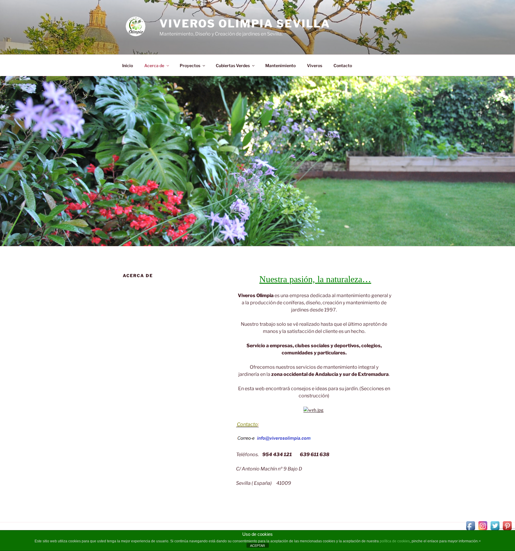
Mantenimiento (280, 65)
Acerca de (154, 65)
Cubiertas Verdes (233, 65)
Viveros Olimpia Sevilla (244, 23)
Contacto (342, 65)
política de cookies (395, 541)
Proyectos (190, 65)
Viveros (314, 65)
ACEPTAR (257, 545)
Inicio (127, 65)
